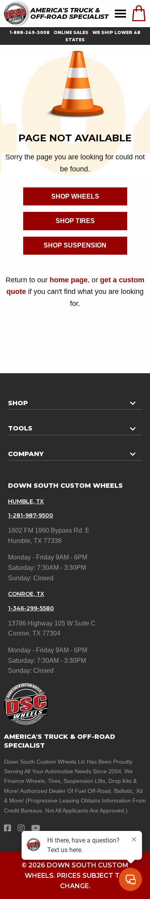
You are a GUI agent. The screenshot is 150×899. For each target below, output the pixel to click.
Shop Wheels (75, 196)
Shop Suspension (75, 245)
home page (69, 280)
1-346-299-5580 (31, 608)
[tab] (75, 400)
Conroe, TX (26, 593)
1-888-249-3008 (30, 32)
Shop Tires (75, 220)
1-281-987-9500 (30, 515)
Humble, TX (26, 501)
